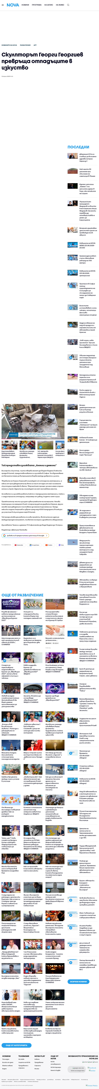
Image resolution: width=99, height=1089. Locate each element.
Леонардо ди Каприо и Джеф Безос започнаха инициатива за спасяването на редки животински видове (54, 813)
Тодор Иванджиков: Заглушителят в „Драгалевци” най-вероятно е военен (87, 849)
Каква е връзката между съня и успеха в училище (10, 779)
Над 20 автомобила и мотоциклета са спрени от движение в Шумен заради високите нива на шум (88, 797)
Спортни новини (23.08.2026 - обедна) (86, 768)
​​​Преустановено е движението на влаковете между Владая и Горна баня (88, 529)
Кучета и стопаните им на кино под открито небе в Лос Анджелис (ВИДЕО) (33, 810)
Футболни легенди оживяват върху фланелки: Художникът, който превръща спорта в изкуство (54, 729)
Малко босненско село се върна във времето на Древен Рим (10, 870)
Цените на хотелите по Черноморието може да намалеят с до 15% (87, 833)
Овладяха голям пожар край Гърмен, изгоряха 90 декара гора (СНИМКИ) (88, 498)
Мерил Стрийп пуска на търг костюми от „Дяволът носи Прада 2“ (33, 756)
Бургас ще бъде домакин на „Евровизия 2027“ (53, 698)
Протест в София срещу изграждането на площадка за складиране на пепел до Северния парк (87, 290)
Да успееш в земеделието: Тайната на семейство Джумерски (85, 947)
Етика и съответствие (20, 1081)
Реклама (4, 1079)
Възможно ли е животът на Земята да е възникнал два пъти (32, 641)
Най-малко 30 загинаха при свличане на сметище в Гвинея (87, 172)
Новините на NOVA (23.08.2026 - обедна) (87, 781)
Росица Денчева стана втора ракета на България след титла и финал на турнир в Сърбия (54, 616)
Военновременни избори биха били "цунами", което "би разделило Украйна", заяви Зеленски (87, 704)
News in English (55, 1070)
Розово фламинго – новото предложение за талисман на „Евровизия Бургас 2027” (11, 616)
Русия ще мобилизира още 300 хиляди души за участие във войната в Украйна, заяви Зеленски (88, 618)
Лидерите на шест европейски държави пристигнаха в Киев (87, 722)
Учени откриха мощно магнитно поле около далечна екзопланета (55, 1005)
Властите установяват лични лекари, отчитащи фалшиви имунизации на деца (88, 310)
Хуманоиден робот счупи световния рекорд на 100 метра (87, 259)
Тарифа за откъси (41, 1079)
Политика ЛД (84, 1079)
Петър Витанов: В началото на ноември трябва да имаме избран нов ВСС (87, 964)
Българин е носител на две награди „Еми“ (11, 977)
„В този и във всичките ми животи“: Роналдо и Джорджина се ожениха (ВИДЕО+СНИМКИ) (10, 729)
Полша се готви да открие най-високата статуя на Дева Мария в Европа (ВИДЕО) (55, 899)
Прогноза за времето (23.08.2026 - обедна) (84, 754)
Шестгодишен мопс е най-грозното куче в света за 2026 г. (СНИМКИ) (11, 641)
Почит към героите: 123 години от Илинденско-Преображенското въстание (88, 815)
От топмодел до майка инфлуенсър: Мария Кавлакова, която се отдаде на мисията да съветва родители (55, 843)
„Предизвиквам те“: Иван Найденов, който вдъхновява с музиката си (10, 955)
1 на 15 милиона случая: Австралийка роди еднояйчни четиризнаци (33, 955)
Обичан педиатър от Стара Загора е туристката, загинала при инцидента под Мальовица (87, 361)
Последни (5, 1059)
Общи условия (65, 1079)
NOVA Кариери (56, 1067)
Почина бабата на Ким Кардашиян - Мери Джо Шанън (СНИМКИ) (53, 979)
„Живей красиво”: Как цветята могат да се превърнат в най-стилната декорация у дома (33, 781)
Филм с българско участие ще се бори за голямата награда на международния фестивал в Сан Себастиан (33, 900)
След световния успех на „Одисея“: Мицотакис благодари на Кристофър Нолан (31, 927)
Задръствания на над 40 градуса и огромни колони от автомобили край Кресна (87, 327)
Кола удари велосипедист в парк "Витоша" (86, 452)
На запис (48, 5)
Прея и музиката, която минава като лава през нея (10, 1031)
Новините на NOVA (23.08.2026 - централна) (87, 273)
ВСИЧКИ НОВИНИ (78, 982)
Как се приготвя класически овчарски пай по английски (33, 869)
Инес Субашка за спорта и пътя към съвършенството (87, 915)
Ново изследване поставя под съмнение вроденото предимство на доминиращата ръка (33, 1006)
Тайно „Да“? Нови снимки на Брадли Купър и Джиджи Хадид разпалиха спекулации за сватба (9, 843)
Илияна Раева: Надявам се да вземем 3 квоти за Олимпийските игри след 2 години (87, 930)
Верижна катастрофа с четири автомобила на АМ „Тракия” (88, 466)
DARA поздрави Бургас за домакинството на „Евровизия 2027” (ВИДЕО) (32, 669)
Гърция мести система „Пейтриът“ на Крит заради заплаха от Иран (88, 424)
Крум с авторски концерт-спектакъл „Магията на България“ (86, 885)
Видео (4, 1068)
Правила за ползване (7, 1081)
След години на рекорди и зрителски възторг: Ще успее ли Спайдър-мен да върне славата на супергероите (11, 900)
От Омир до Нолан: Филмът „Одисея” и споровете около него (54, 756)
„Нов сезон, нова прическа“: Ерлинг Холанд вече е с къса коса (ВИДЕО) (88, 343)
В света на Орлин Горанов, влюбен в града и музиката (53, 1031)
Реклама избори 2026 (13, 1079)
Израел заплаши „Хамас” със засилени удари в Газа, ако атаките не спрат (87, 188)
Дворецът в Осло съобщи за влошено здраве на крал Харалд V (87, 157)
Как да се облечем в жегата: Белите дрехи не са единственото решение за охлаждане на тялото (54, 783)
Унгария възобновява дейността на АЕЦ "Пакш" (87, 687)
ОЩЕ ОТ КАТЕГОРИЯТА (16, 1045)
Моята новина (7, 1065)
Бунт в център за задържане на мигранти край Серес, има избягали (88, 672)
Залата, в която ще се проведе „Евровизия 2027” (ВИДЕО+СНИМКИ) (32, 699)
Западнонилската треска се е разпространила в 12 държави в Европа (88, 378)
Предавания (39, 1062)
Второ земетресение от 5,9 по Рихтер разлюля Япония (87, 408)
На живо (60, 5)
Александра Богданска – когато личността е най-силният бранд (54, 955)
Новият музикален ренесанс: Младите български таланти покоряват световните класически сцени (54, 928)
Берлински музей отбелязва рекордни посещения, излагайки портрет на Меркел (33, 1033)
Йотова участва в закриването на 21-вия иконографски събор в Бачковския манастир (87, 482)
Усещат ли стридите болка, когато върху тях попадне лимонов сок (33, 615)
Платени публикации (33, 1081)
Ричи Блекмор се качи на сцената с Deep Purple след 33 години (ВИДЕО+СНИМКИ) (55, 668)
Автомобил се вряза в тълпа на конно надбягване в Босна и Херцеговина (88, 583)
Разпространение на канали (27, 1079)
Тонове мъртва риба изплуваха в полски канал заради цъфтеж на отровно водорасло (88, 599)
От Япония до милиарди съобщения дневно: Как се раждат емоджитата (11, 811)
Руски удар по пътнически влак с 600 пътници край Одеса (87, 393)
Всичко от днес (7, 1062)
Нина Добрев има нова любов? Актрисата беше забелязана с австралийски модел (11, 1006)
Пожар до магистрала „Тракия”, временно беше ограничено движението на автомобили (87, 866)
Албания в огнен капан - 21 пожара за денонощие (88, 440)
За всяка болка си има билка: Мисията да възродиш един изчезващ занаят (88, 901)
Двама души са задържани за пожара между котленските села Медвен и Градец (87, 567)
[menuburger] (3, 5)
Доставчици (50, 1079)
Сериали (38, 1065)
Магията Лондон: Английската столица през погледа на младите (10, 756)
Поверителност (75, 1079)
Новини (25, 5)
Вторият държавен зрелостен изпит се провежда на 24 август (88, 231)
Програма (36, 5)
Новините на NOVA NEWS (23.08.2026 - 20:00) (87, 245)
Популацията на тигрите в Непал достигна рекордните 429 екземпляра (9, 927)
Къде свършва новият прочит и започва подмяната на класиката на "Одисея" (32, 980)
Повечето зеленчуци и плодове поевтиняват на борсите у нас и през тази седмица (88, 636)
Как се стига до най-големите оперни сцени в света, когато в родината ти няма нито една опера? (54, 872)
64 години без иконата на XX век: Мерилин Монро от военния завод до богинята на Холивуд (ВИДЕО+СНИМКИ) (33, 843)
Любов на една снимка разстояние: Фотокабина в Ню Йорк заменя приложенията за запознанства (10, 701)
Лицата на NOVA (24, 1062)
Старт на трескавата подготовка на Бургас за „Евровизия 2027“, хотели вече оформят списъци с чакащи (11, 671)
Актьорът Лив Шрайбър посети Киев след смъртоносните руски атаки (87, 738)
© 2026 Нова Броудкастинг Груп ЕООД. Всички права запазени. (17, 1085)
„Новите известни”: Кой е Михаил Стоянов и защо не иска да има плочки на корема (32, 728)
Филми (37, 1068)
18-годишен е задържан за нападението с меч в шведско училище (87, 514)
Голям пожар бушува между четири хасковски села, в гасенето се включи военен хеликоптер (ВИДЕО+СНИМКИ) (88, 655)
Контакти (58, 1079)
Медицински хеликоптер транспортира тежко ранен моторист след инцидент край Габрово (86, 547)
